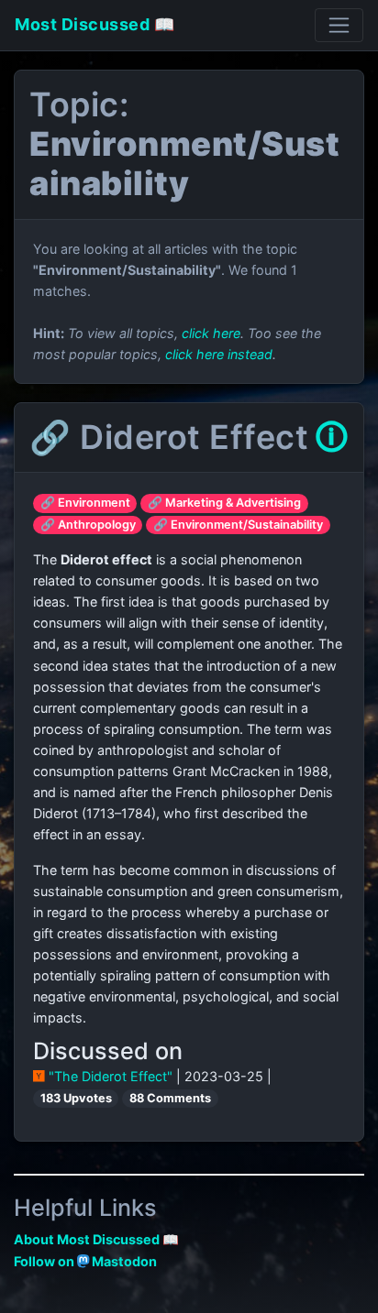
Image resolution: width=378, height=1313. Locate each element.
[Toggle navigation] (339, 25)
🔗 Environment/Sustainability (238, 524)
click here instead (218, 354)
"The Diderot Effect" (110, 1076)
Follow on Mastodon (85, 1261)
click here (211, 333)
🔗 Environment (85, 502)
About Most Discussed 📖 (96, 1239)
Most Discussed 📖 (94, 24)
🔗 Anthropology (88, 524)
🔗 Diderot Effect (168, 437)
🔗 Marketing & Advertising (224, 502)
